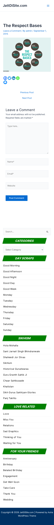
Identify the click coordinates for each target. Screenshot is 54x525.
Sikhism (7, 363)
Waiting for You (12, 443)
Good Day (9, 283)
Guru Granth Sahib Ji (15, 374)
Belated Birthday (12, 470)
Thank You (9, 493)
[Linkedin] (13, 78)
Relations (8, 425)
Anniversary (10, 458)
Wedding (8, 499)
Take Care (9, 487)
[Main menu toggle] (48, 6)
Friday (6, 318)
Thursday (8, 312)
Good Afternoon (12, 271)
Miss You (8, 419)
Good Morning (11, 265)
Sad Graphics (10, 431)
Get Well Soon (11, 482)
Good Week (9, 288)
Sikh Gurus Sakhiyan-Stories (19, 392)
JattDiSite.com (15, 5)
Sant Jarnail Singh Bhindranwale (21, 351)
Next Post (27, 98)
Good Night (9, 277)
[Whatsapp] (18, 78)
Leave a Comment (12, 31)
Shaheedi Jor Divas (14, 357)
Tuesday (8, 300)
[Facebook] (5, 78)
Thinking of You (12, 437)
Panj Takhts (9, 398)
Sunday (7, 330)
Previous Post (27, 92)
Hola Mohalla (10, 345)
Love (6, 413)
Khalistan (8, 386)
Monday (7, 294)
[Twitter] (9, 78)
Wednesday (9, 306)
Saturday (8, 324)
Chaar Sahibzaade (13, 380)
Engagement (10, 476)
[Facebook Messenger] (5, 82)
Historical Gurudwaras (16, 368)
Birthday (8, 464)
